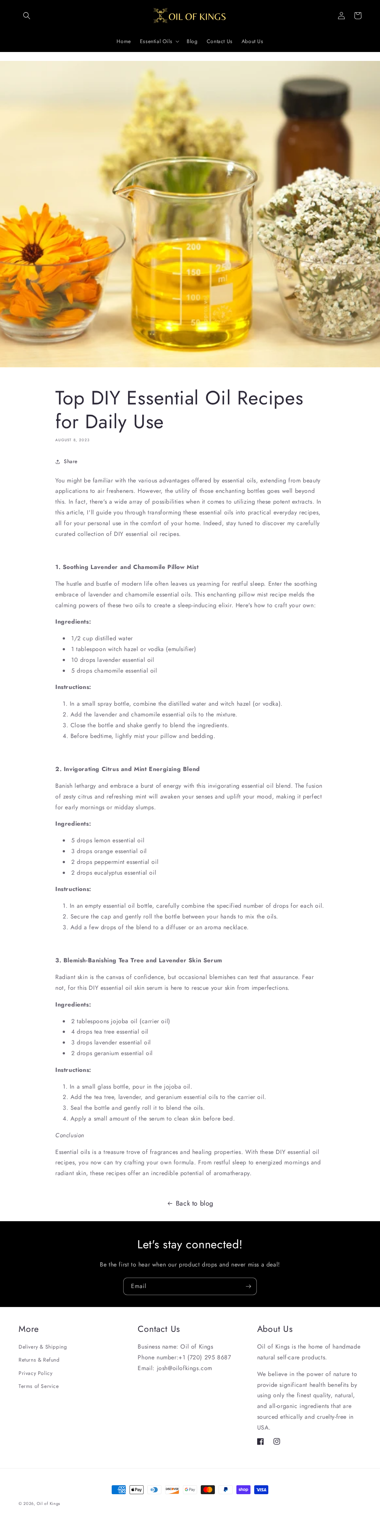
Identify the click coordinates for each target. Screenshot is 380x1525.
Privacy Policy (35, 1373)
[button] (27, 15)
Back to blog (194, 1203)
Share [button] (71, 461)
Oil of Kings (48, 1503)
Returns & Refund (39, 1359)
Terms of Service (39, 1386)
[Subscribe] (248, 1286)
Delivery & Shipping (43, 1346)
